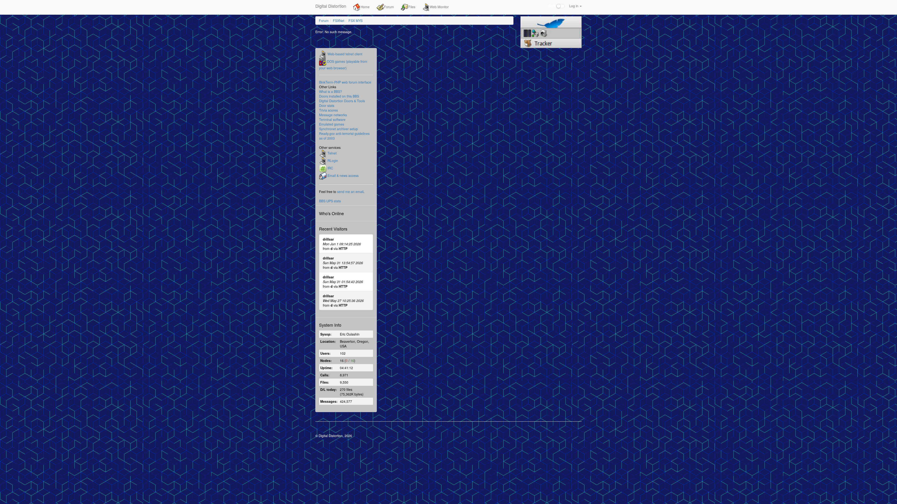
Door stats (326, 105)
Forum (389, 6)
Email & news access (343, 175)
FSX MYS (356, 20)
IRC (330, 167)
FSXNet (338, 20)
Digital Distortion (330, 6)
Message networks (333, 114)
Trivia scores (328, 110)
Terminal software (332, 119)
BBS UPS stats (330, 201)
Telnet (332, 152)
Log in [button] (574, 6)
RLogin (332, 160)
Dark (552, 5)
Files (411, 6)
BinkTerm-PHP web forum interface (345, 82)
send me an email (350, 191)
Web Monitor (439, 6)
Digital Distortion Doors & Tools (342, 100)
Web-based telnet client (344, 53)
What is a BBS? (330, 91)
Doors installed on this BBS (339, 96)
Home (365, 6)
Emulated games (331, 124)
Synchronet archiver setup (338, 128)
